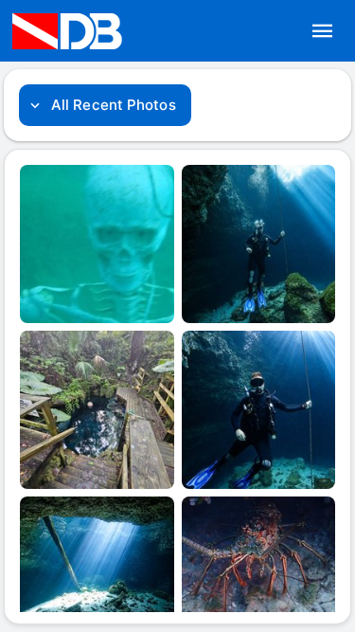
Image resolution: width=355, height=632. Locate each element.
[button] (323, 31)
